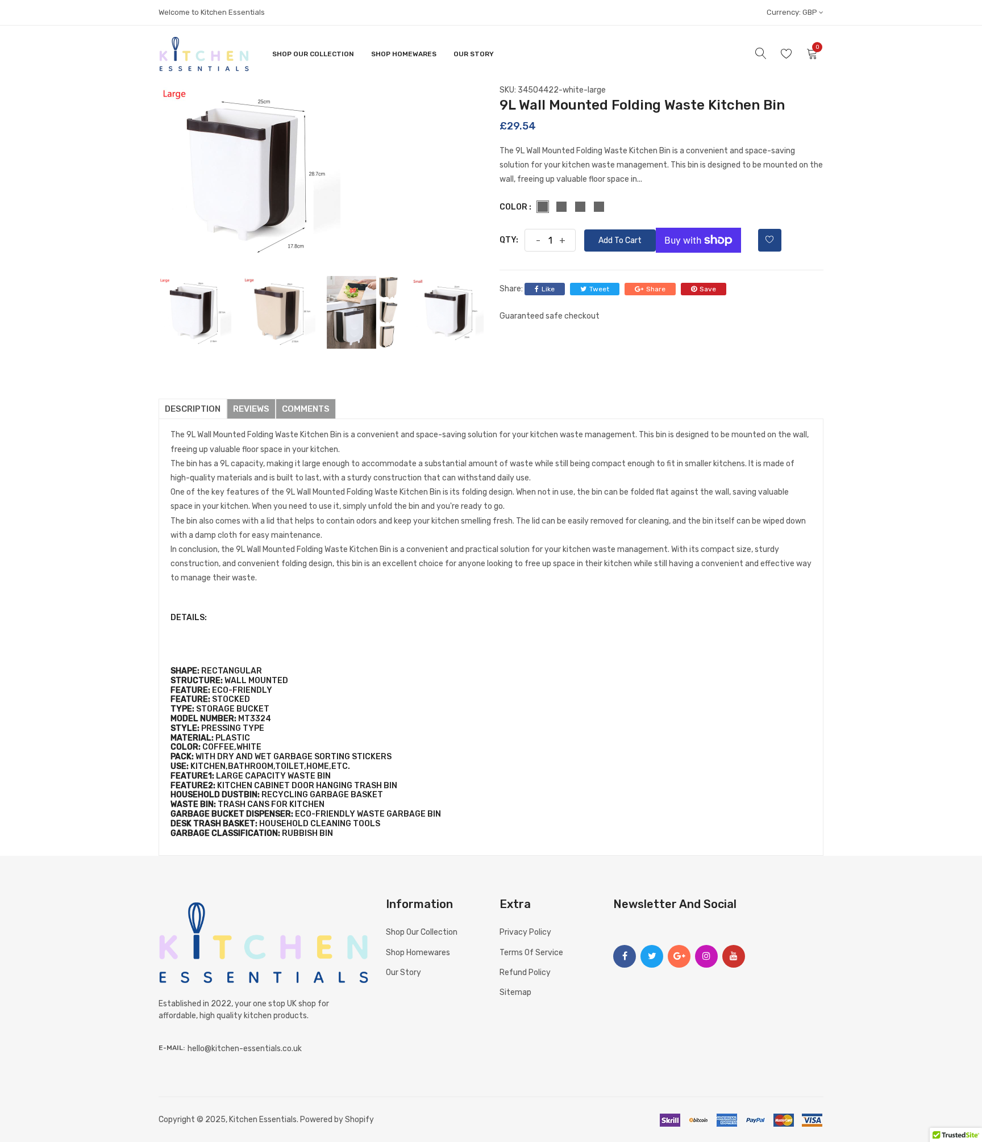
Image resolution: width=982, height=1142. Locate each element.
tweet (599, 289)
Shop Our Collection (313, 54)
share (655, 289)
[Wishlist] (769, 240)
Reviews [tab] (251, 409)
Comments (306, 409)
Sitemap (515, 992)
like (548, 289)
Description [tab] (192, 409)
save (708, 289)
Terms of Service (531, 952)
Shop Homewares (403, 54)
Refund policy (525, 972)
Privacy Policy (525, 932)
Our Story (473, 54)
